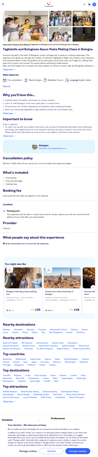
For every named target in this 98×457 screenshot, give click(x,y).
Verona (15, 332)
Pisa (43, 332)
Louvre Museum (30, 397)
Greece (85, 359)
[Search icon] (84, 4)
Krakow (63, 375)
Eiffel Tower (46, 397)
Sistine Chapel (68, 346)
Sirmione (80, 332)
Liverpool (22, 381)
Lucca (5, 332)
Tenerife (6, 375)
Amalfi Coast (58, 343)
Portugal (7, 365)
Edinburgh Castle (41, 394)
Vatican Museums (11, 346)
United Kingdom (71, 359)
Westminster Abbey (30, 391)
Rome (53, 375)
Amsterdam (33, 378)
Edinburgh (81, 378)
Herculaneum (42, 343)
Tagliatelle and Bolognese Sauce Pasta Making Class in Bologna (55, 44)
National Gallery (50, 391)
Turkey (52, 365)
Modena (6, 329)
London (73, 375)
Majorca (17, 375)
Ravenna (30, 329)
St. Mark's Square (45, 348)
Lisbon (46, 378)
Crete (28, 375)
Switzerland (21, 359)
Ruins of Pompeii (10, 343)
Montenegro (70, 362)
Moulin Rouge (23, 394)
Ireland (6, 362)
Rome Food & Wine (81, 348)
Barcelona (7, 378)
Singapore (19, 365)
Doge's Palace (63, 348)
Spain (57, 359)
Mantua (74, 329)
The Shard (57, 394)
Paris (83, 375)
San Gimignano (56, 332)
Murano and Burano (11, 348)
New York (20, 378)
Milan (55, 378)
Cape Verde (35, 359)
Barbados (7, 359)
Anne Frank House (11, 397)
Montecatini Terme (58, 329)
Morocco (57, 362)
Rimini (25, 332)
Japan (34, 362)
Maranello (18, 329)
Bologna (43, 145)
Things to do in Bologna (21, 44)
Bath (56, 381)
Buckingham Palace (70, 391)
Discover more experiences (51, 148)
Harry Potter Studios (75, 394)
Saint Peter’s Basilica (48, 346)
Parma (85, 329)
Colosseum (72, 343)
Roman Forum (29, 346)
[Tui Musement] (49, 4)
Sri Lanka (45, 362)
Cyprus (48, 359)
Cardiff (47, 381)
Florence (42, 329)
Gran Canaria (41, 375)
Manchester (8, 381)
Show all (6, 86)
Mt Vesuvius (27, 343)
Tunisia (42, 365)
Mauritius (84, 362)
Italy (9, 44)
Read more (8, 69)
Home (5, 44)
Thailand (31, 365)
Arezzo (69, 332)
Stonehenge (8, 394)
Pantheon (28, 348)
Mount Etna (84, 346)
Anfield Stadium (10, 391)
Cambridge (35, 381)
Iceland (16, 362)
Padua (35, 332)
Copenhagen (67, 378)
